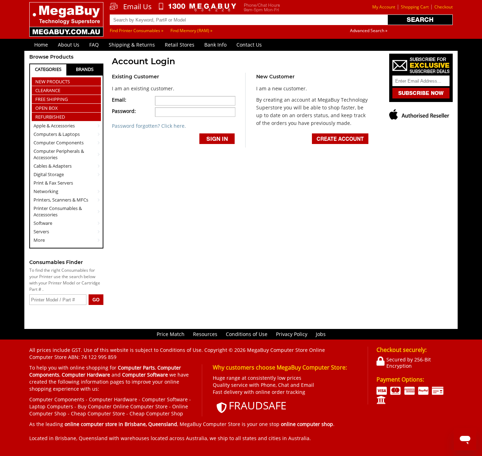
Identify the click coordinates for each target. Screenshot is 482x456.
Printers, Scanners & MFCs (61, 200)
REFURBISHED (50, 117)
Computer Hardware (113, 399)
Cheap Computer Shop (156, 413)
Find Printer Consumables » (136, 31)
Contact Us (249, 44)
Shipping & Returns (132, 44)
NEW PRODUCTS (52, 81)
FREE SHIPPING (51, 99)
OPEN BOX (46, 108)
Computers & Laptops (57, 134)
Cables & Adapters (53, 166)
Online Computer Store (140, 406)
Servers (41, 231)
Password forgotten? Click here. (149, 125)
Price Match (171, 334)
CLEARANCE (47, 90)
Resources (205, 334)
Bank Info (215, 44)
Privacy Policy (291, 334)
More (39, 240)
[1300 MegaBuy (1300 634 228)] (198, 7)
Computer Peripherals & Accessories (59, 154)
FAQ (94, 44)
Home (41, 44)
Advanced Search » (368, 31)
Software (43, 223)
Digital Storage (49, 174)
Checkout (443, 7)
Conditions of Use (246, 334)
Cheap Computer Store (98, 413)
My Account (383, 7)
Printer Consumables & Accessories (58, 211)
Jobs (321, 334)
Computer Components (59, 142)
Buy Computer (95, 406)
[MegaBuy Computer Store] (67, 24)
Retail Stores (179, 44)
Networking (46, 191)
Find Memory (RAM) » (191, 31)
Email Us (137, 7)
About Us (68, 44)
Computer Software (165, 399)
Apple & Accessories (54, 125)
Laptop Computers (51, 406)
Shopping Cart (415, 7)
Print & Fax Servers (53, 183)
